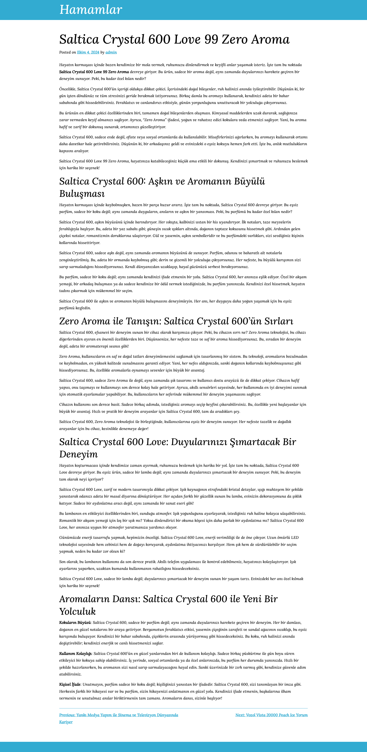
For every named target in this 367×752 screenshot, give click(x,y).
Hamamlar (90, 9)
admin (111, 52)
